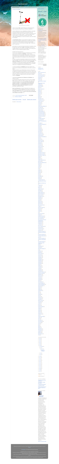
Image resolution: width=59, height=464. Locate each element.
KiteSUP (39, 177)
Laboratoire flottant (41, 179)
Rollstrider (39, 252)
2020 (40, 343)
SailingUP (39, 258)
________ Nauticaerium (19, 4)
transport (39, 305)
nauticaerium (40, 30)
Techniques (40, 301)
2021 (40, 342)
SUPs (39, 295)
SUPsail (39, 296)
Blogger (29, 447)
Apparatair (39, 77)
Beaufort (39, 91)
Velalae (39, 311)
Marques (39, 187)
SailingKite (40, 257)
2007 (40, 371)
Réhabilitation (40, 246)
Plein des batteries (41, 217)
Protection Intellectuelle (41, 235)
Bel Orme (39, 92)
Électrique (39, 131)
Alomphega (24, 449)
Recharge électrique (41, 241)
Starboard (39, 286)
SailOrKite (39, 262)
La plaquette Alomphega (42, 384)
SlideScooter (40, 275)
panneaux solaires (41, 207)
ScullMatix (43, 45)
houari (39, 167)
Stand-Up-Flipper (40, 285)
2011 (40, 365)
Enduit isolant (40, 135)
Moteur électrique (40, 193)
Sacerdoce (39, 254)
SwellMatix (40, 299)
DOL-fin (39, 125)
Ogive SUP (40, 203)
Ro (38, 249)
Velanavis (39, 312)
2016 (40, 358)
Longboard (39, 185)
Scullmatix (39, 269)
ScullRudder (40, 270)
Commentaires (41, 376)
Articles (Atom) (19, 101)
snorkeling (39, 278)
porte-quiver (40, 225)
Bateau (39, 87)
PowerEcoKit (40, 227)
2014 (40, 361)
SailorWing (40, 263)
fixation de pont (40, 146)
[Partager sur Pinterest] (32, 95)
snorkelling (40, 279)
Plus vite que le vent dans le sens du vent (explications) (42, 220)
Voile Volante (40, 321)
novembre (41, 346)
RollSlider (16, 96)
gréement (39, 161)
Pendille (39, 209)
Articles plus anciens (31, 99)
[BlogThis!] (30, 95)
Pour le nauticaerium (41, 226)
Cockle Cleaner (40, 108)
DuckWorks (40, 129)
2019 (40, 345)
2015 (40, 360)
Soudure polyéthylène (41, 284)
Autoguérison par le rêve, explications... (42, 380)
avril (40, 354)
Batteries (39, 90)
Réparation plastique (41, 248)
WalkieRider (40, 328)
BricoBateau (40, 98)
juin (40, 347)
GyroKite (39, 163)
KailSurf (39, 172)
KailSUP (39, 171)
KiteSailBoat (40, 176)
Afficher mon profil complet (42, 441)
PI (38, 212)
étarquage (39, 142)
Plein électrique (40, 218)
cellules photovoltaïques (42, 106)
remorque (39, 247)
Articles (40, 374)
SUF (39, 291)
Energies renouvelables (41, 136)
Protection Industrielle (41, 234)
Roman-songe (40, 253)
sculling (39, 268)
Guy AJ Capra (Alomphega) (41, 396)
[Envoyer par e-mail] (29, 95)
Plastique (39, 214)
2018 (40, 356)
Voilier (39, 323)
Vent (39, 315)
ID (38, 168)
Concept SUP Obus (41, 112)
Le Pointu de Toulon (41, 385)
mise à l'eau (40, 191)
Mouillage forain (40, 196)
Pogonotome (40, 222)
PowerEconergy (40, 228)
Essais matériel (40, 141)
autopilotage (40, 85)
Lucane (39, 186)
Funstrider (39, 151)
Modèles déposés (41, 192)
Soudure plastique (41, 283)
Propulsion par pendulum (42, 232)
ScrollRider (40, 267)
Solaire (39, 280)
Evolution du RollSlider (16, 9)
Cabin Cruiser (40, 101)
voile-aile (39, 322)
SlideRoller (20, 96)
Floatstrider (40, 147)
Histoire (39, 166)
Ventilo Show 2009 (41, 316)
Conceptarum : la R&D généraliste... (41, 383)
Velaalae (39, 310)
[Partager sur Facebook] (31, 95)
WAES (39, 326)
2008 (40, 369)
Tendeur (39, 302)
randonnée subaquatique (42, 239)
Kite (38, 173)
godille (39, 157)
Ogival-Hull (40, 201)
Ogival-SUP (40, 202)
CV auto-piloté (40, 119)
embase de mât (40, 134)
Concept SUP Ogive (41, 113)
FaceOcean (40, 145)
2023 (40, 339)
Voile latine (40, 320)
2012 (40, 364)
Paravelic (39, 208)
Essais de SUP (40, 140)
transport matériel (40, 306)
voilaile (39, 317)
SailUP (39, 264)
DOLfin (39, 126)
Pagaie (39, 206)
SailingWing (40, 259)
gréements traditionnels (41, 162)
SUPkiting (39, 294)
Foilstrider (39, 150)
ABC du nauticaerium (41, 72)
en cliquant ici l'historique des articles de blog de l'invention (42, 39)
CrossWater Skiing (41, 118)
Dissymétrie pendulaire (41, 124)
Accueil (24, 99)
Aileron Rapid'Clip (41, 76)
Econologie (40, 130)
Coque (39, 117)
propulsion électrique (41, 231)
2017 (40, 357)
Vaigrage (39, 307)
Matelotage (40, 190)
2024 (40, 338)
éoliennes (39, 139)
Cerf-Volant (40, 107)
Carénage (39, 103)
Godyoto (39, 41)
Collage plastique (41, 111)
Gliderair (39, 156)
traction (39, 304)
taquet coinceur (40, 300)
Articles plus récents (16, 99)
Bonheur (39, 96)
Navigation (39, 197)
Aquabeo (39, 78)
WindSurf (39, 332)
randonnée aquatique (41, 238)
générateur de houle (41, 152)
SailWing (39, 265)
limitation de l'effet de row (42, 183)
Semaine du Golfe (41, 273)
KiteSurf (39, 178)
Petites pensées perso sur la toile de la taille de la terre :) (42, 387)
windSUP (39, 331)
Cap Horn (39, 102)
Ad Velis (39, 73)
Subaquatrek (40, 290)
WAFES (39, 327)
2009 (40, 368)
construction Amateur (41, 114)
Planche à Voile (40, 213)
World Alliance (40, 333)
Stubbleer (39, 289)
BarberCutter (40, 86)
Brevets (39, 97)
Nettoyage (39, 198)
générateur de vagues (41, 155)
